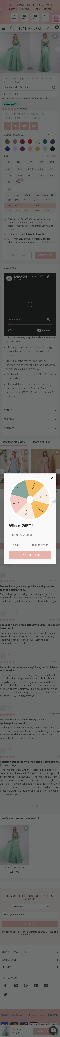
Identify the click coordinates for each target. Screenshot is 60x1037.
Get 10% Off (30, 555)
